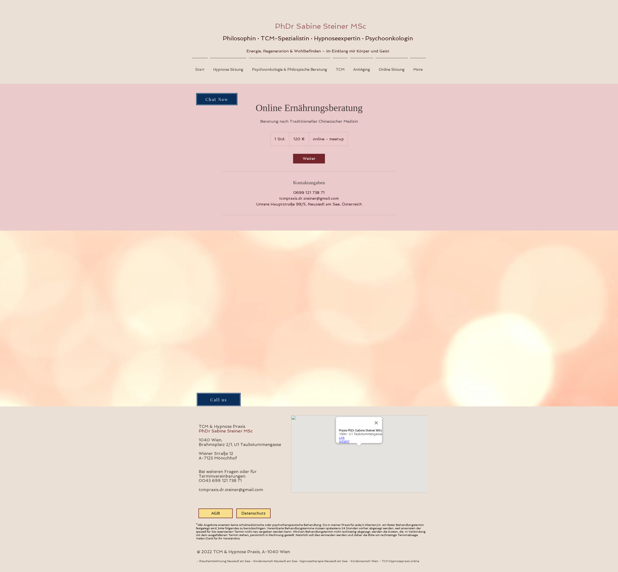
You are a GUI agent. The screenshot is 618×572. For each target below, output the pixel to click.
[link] (309, 158)
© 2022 (205, 551)
